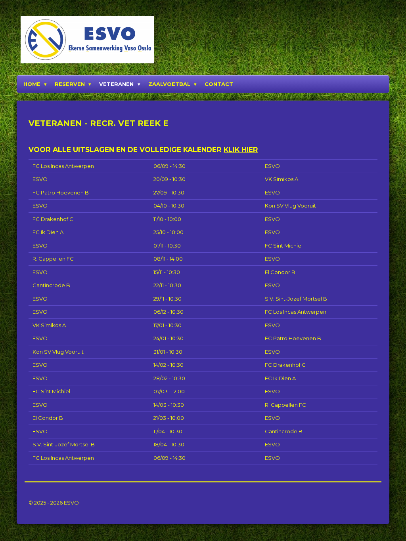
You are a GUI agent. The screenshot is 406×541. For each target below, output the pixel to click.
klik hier (241, 149)
